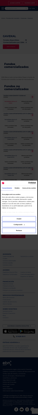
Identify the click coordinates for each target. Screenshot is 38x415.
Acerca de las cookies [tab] (29, 188)
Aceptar (19, 218)
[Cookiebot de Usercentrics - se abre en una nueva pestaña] (28, 183)
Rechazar (19, 230)
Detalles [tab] (17, 188)
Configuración (18, 224)
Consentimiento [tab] (7, 188)
